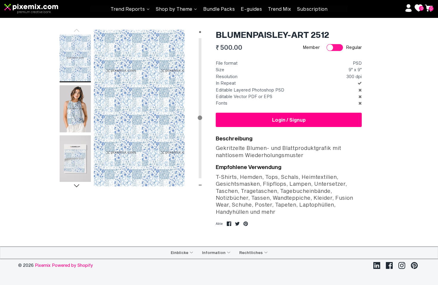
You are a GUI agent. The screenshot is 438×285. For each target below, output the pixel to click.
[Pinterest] (414, 265)
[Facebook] (389, 265)
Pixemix (43, 265)
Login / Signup (289, 120)
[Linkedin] (376, 265)
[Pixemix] (47, 9)
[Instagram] (401, 265)
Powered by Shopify (72, 265)
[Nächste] (76, 185)
